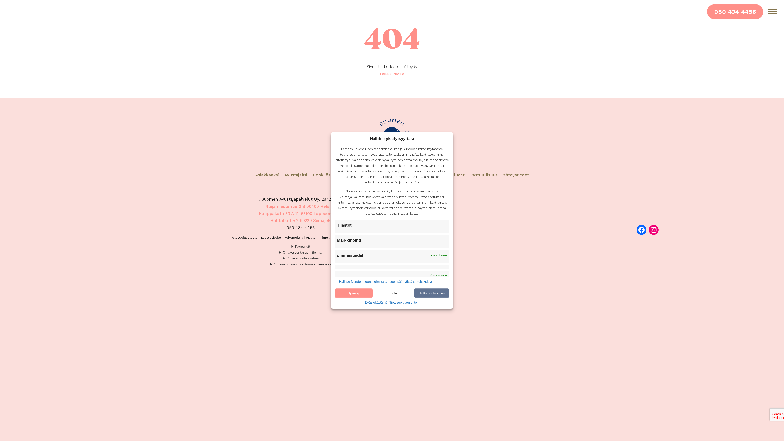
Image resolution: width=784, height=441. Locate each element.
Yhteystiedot (516, 175)
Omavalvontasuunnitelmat (302, 252)
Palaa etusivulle (392, 74)
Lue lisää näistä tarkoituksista (410, 282)
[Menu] (772, 11)
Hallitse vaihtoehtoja (432, 293)
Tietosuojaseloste (243, 237)
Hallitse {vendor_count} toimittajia (363, 282)
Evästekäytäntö (376, 302)
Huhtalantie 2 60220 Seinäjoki (300, 220)
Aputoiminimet (318, 237)
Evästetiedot (271, 237)
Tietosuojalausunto (403, 302)
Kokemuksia (293, 237)
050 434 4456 (735, 11)
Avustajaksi (295, 175)
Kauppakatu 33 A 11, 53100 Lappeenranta (301, 213)
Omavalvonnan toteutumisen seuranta (303, 264)
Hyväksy (354, 293)
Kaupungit (302, 246)
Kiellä (393, 293)
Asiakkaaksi (267, 175)
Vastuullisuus (484, 175)
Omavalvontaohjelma (303, 258)
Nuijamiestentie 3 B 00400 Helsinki (300, 206)
